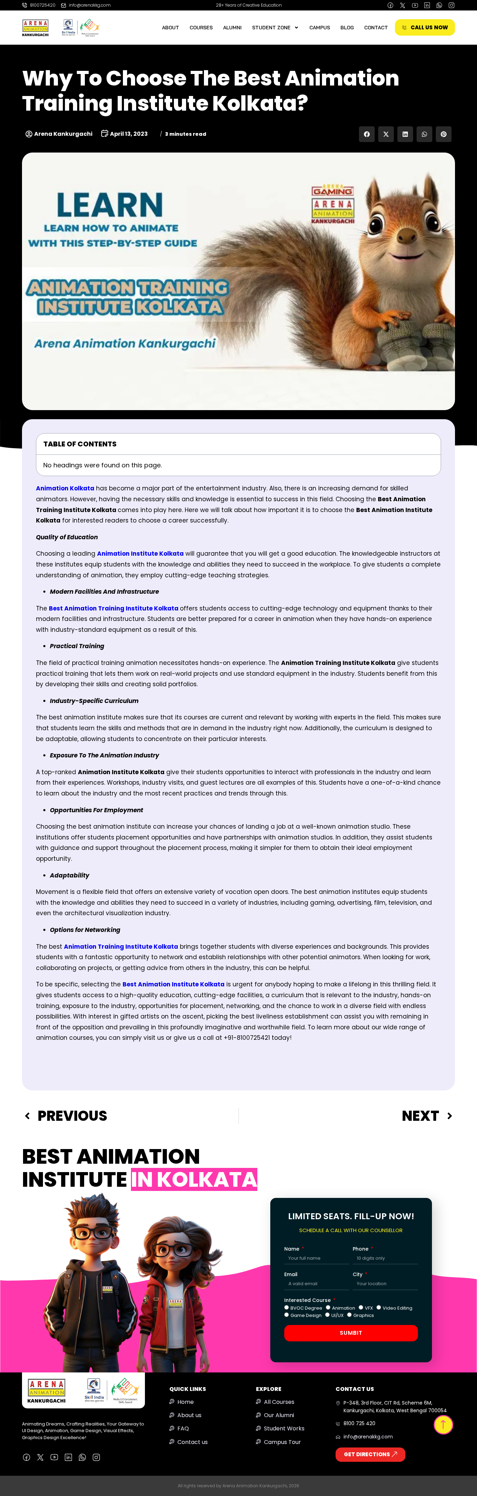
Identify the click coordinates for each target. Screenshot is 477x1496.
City (358, 1274)
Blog (347, 27)
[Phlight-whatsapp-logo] (439, 5)
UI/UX (337, 1315)
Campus (319, 27)
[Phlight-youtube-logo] (414, 5)
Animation (343, 1308)
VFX (369, 1308)
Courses (201, 27)
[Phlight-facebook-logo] (390, 5)
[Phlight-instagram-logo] (451, 5)
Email (291, 1274)
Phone (361, 1248)
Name (292, 1248)
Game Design (306, 1315)
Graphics (363, 1315)
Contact (376, 27)
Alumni (232, 27)
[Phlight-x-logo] (402, 5)
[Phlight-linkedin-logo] (427, 5)
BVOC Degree (306, 1308)
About (170, 27)
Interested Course (308, 1300)
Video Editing (397, 1308)
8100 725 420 (359, 1423)
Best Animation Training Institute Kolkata (113, 608)
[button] (367, 134)
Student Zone (271, 27)
